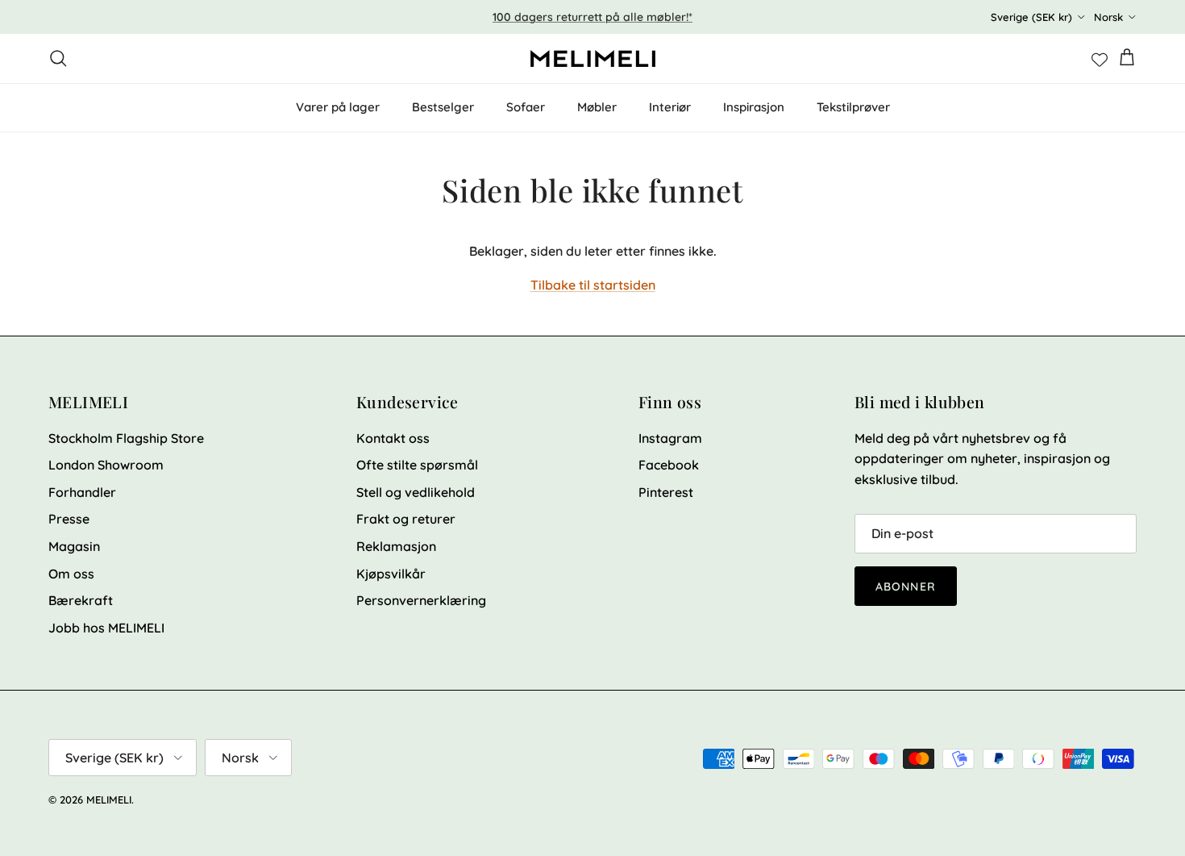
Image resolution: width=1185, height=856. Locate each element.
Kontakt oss (393, 438)
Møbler (597, 107)
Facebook (668, 465)
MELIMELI (108, 799)
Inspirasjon (753, 107)
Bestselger (443, 107)
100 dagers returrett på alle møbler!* (592, 17)
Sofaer (525, 107)
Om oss (71, 574)
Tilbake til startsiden (592, 285)
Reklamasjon (396, 546)
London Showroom (106, 465)
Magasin (74, 546)
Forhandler (82, 492)
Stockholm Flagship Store (126, 438)
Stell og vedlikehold (415, 492)
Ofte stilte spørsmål (417, 465)
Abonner (905, 586)
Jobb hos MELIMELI (106, 628)
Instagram (670, 438)
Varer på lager (338, 107)
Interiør (670, 107)
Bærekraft (80, 600)
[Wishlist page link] (1099, 58)
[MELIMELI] (592, 58)
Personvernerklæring (421, 600)
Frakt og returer (405, 519)
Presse (68, 519)
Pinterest (665, 492)
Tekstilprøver (853, 107)
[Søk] (58, 58)
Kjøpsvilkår (391, 574)
